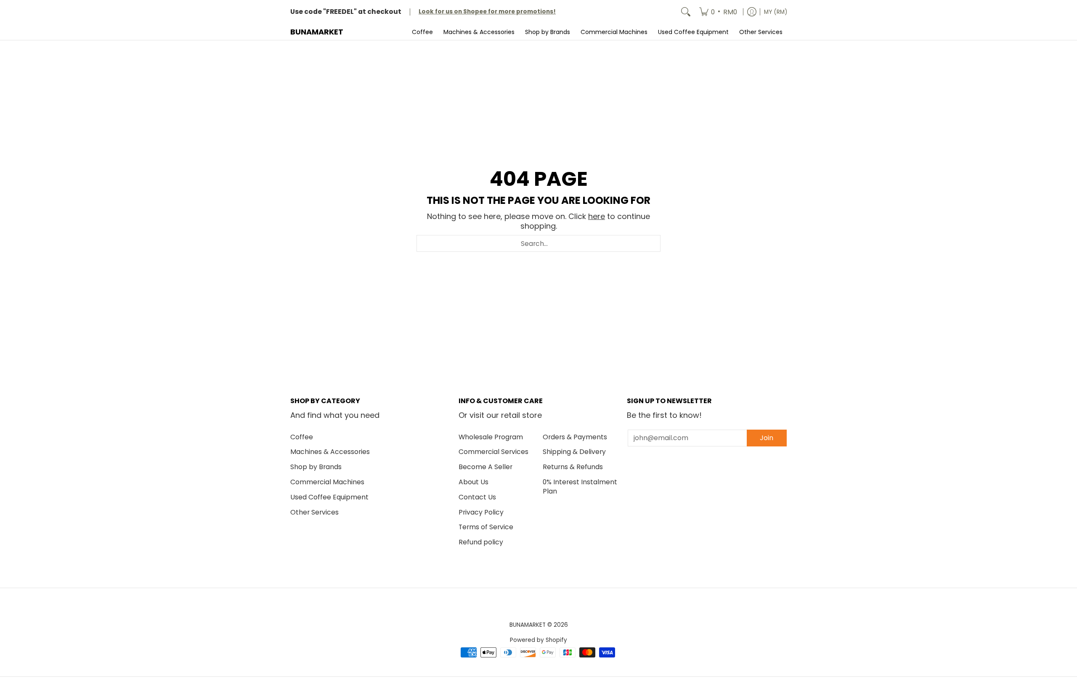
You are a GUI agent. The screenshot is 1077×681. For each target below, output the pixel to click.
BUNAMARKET (316, 31)
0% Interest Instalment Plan (580, 486)
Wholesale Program (491, 437)
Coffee (301, 437)
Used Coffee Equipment (329, 497)
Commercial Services (493, 452)
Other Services (314, 512)
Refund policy (481, 542)
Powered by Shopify (538, 640)
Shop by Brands (316, 467)
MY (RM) (775, 12)
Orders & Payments (575, 437)
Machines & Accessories (330, 452)
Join (766, 438)
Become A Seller (485, 467)
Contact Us (477, 497)
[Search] (686, 12)
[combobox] (538, 243)
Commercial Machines (327, 482)
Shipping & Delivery (574, 452)
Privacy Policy (481, 512)
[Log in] (751, 12)
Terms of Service (486, 527)
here (596, 216)
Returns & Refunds (573, 467)
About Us (473, 482)
